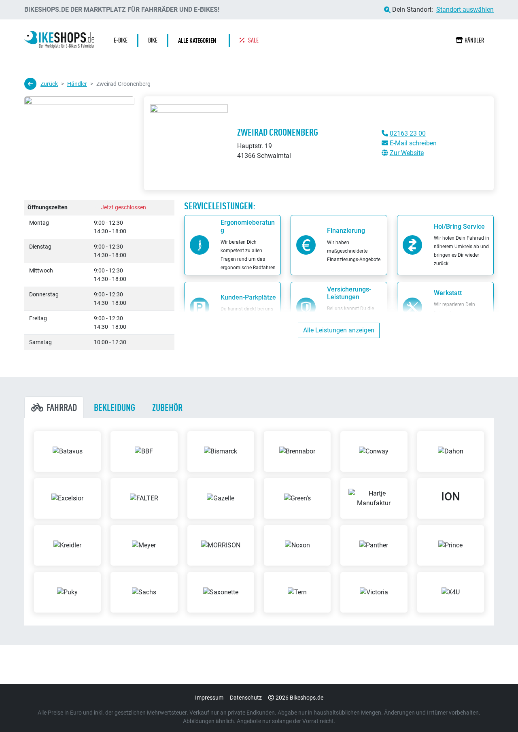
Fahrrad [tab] (62, 407)
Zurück (49, 84)
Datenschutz (246, 697)
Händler (474, 40)
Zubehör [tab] (167, 407)
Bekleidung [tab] (114, 407)
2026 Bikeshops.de (299, 697)
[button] (199, 40)
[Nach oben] (496, 710)
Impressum (209, 697)
